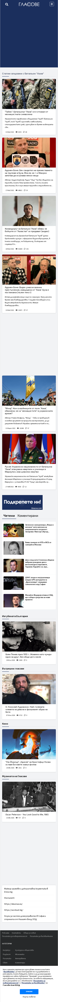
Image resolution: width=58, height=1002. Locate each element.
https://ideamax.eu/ (13, 904)
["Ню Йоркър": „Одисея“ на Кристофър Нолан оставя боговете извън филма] (29, 744)
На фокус (7, 950)
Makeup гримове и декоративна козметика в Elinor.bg (26, 890)
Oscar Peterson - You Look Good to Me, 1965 (27, 814)
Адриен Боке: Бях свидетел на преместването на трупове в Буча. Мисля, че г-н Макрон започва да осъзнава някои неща (28, 173)
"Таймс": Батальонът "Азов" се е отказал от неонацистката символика (26, 112)
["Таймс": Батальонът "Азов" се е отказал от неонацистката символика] (29, 94)
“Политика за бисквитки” (33, 983)
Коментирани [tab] (28, 515)
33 (27, 190)
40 (26, 132)
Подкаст (7, 954)
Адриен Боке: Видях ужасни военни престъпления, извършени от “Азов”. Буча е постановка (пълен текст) (27, 290)
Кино (5, 723)
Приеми (29, 991)
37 (27, 310)
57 (28, 428)
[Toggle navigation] (52, 4)
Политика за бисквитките (41, 936)
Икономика (19, 954)
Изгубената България (15, 616)
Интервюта (20, 958)
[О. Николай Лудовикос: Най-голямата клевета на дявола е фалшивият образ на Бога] (29, 689)
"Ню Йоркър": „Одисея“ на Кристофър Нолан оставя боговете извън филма (28, 763)
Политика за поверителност (14, 936)
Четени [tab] (9, 515)
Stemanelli (9, 898)
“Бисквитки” (9, 971)
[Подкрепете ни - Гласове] (22, 502)
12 (26, 487)
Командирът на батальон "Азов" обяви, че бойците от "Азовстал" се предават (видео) (27, 229)
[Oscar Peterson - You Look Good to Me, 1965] (29, 797)
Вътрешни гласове (13, 668)
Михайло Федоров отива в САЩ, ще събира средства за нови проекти (39, 597)
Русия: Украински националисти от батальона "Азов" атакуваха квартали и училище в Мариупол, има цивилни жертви (28, 469)
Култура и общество (24, 950)
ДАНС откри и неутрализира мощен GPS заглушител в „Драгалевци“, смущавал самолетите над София (37, 580)
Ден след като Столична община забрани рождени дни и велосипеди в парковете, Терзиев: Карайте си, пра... (39, 563)
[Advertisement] (29, 38)
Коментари (20, 962)
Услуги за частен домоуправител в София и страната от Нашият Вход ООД (25, 918)
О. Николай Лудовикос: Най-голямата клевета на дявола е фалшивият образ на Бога (26, 709)
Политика (7, 958)
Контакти (16, 933)
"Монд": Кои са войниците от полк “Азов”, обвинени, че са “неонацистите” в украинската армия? (29, 411)
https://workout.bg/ (13, 910)
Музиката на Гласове (14, 776)
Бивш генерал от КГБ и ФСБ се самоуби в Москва (38, 543)
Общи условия (29, 933)
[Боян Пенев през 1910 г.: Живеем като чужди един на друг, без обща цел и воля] (29, 637)
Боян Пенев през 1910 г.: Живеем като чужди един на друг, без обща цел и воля (28, 655)
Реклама (5, 933)
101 (27, 249)
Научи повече (29, 996)
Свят (5, 962)
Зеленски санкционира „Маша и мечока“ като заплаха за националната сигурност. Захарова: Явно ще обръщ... (39, 528)
